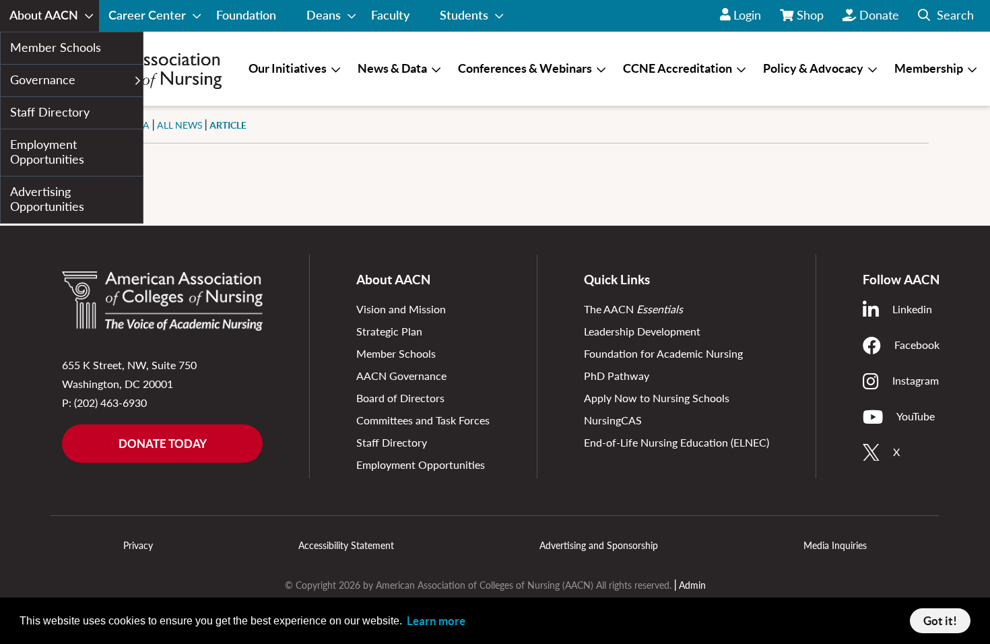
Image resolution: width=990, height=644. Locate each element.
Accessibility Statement (346, 545)
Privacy (138, 545)
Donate (879, 14)
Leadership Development (642, 331)
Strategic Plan (389, 331)
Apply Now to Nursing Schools (656, 397)
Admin (692, 585)
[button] (946, 16)
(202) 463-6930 (110, 402)
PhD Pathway (616, 375)
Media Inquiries (835, 545)
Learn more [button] (436, 620)
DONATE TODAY (163, 443)
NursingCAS (613, 420)
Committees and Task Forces (423, 420)
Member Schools (396, 353)
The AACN (633, 308)
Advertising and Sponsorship (598, 545)
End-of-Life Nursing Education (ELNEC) (676, 442)
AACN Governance (401, 375)
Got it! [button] (940, 620)
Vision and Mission (401, 308)
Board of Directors (400, 397)
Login (747, 14)
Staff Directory (391, 442)
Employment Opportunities (420, 464)
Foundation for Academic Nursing (663, 353)
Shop (811, 19)
